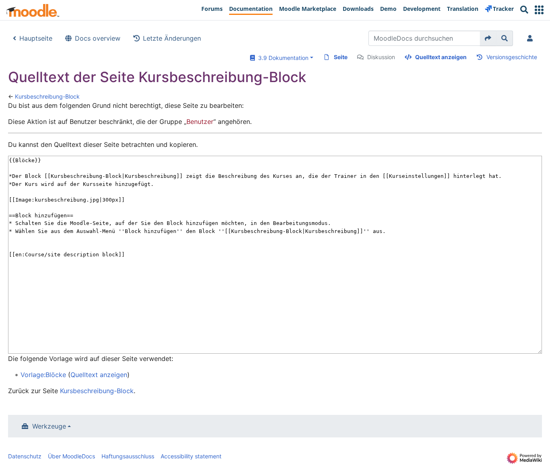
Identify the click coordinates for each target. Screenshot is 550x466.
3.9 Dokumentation (281, 57)
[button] (539, 10)
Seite (340, 57)
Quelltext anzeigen (441, 57)
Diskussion (381, 57)
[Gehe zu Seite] (488, 38)
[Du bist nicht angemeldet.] (531, 38)
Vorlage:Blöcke (43, 375)
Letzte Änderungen (172, 38)
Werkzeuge (49, 426)
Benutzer (199, 122)
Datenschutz (24, 456)
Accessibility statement (191, 456)
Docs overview (97, 38)
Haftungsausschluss (127, 456)
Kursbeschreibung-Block (47, 96)
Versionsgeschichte (511, 57)
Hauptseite (35, 38)
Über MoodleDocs (71, 456)
